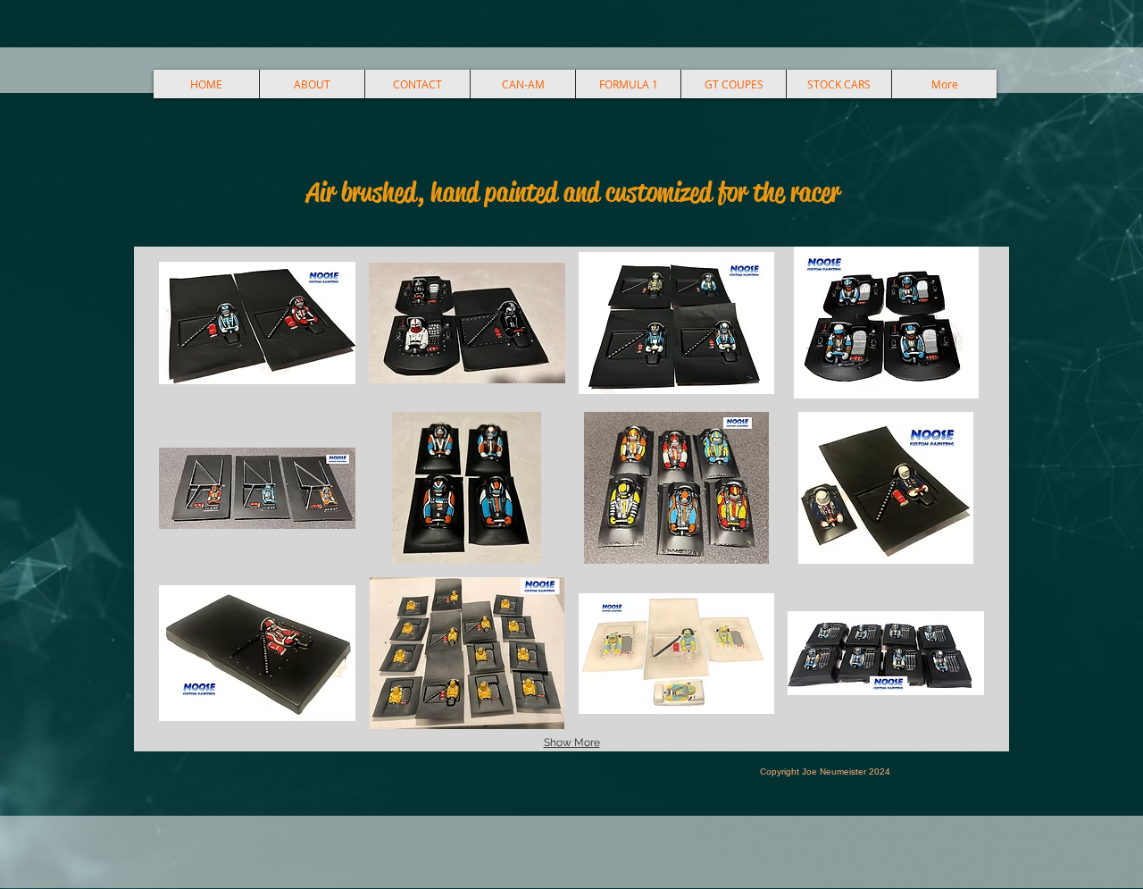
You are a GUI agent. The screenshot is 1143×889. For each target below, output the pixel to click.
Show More (572, 742)
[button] (257, 322)
